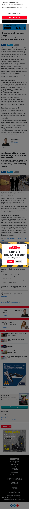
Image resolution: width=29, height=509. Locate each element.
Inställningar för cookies (14, 13)
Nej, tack (18, 261)
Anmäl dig (11, 261)
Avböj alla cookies (14, 21)
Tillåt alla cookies (14, 17)
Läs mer (22, 9)
